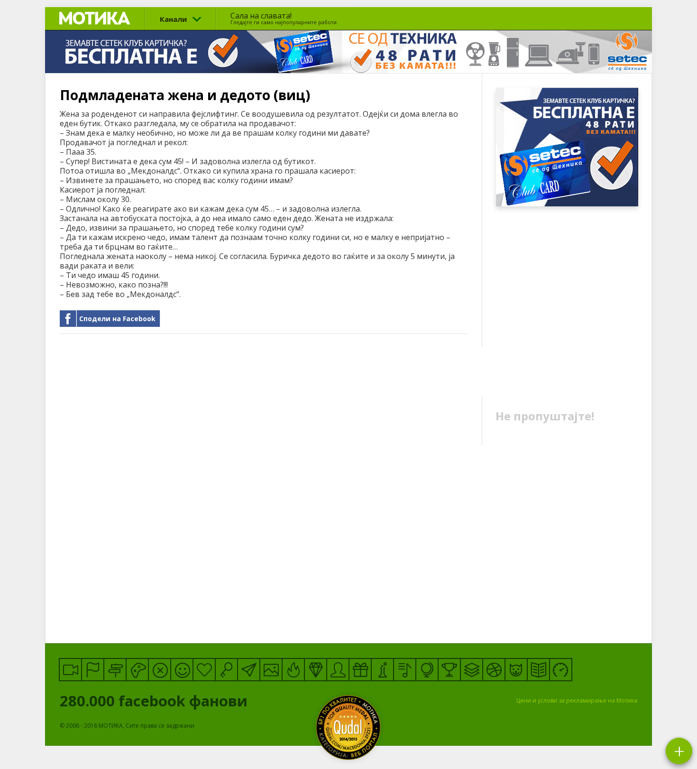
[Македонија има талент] (404, 669)
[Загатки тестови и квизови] (226, 669)
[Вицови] (181, 669)
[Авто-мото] (560, 669)
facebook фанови (155, 701)
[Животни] (516, 669)
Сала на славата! (283, 18)
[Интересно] (360, 669)
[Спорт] (493, 669)
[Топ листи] (471, 669)
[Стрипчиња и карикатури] (337, 669)
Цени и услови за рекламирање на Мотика (576, 700)
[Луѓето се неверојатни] (248, 669)
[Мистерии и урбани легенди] (115, 669)
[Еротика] (159, 669)
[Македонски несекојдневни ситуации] (92, 669)
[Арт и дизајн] (315, 669)
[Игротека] (137, 669)
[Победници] (449, 669)
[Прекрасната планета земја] (427, 669)
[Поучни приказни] (538, 669)
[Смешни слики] (271, 669)
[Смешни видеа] (70, 669)
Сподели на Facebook (117, 318)
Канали (173, 19)
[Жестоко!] (293, 669)
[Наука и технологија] (382, 669)
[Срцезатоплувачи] (204, 669)
